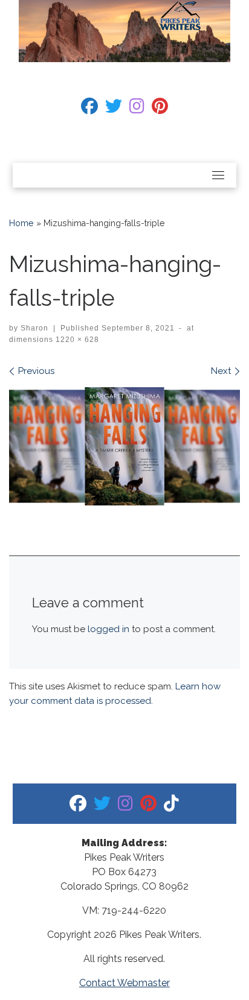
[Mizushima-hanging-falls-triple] (124, 446)
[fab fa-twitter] (113, 109)
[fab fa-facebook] (89, 109)
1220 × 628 (76, 339)
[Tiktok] (171, 806)
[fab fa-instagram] (136, 109)
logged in (108, 629)
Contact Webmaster (124, 983)
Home (21, 223)
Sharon (34, 328)
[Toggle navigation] (218, 175)
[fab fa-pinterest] (160, 109)
